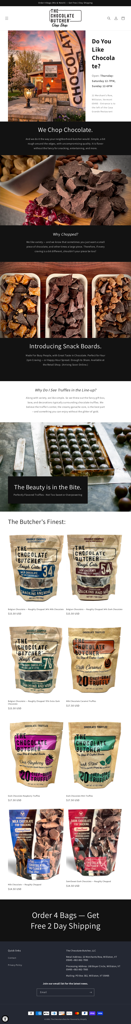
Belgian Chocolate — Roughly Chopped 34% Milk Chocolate (36, 609)
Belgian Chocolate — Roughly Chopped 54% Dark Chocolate (94, 609)
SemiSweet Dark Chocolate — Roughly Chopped (88, 881)
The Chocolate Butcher (60, 1019)
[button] (6, 18)
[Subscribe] (90, 992)
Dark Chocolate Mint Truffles (79, 796)
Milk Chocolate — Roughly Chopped (24, 884)
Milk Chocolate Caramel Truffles (81, 701)
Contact (12, 957)
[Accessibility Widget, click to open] (5, 1018)
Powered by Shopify (78, 1019)
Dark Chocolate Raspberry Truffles (24, 796)
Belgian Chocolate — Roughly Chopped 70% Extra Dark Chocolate (34, 702)
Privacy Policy (15, 965)
